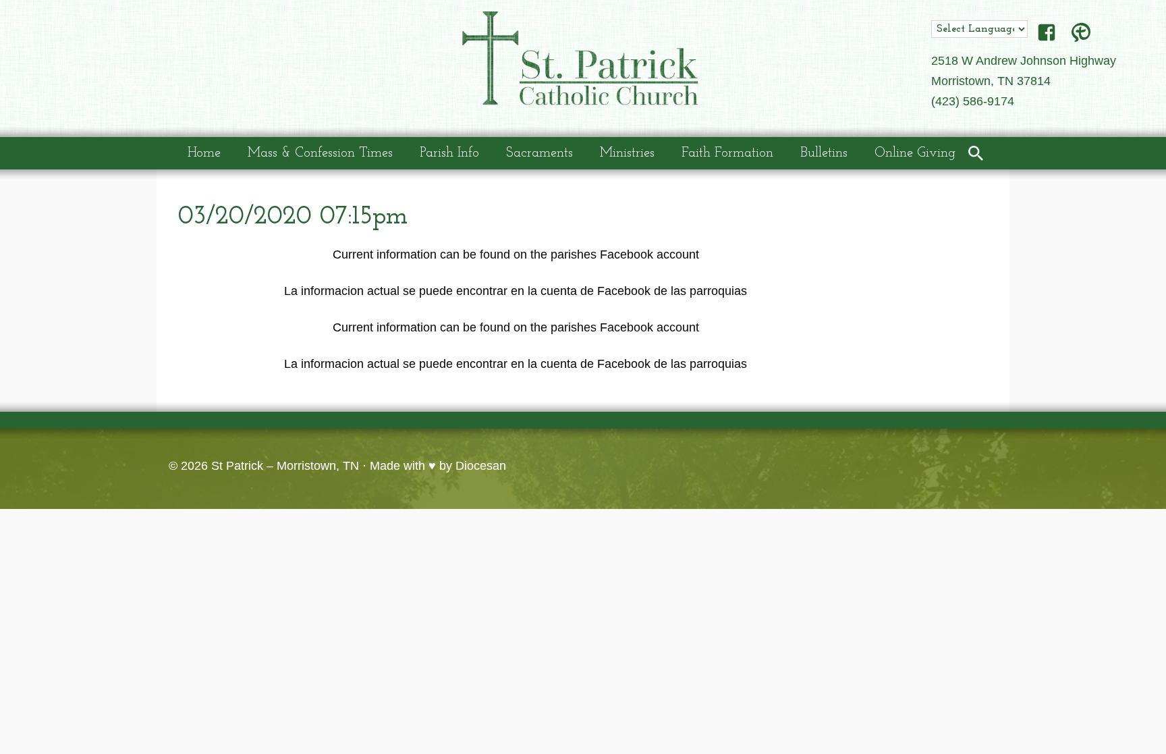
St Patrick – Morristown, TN (285, 466)
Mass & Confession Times (320, 153)
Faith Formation (727, 153)
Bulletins (824, 153)
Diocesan (480, 466)
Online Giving (914, 153)
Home (204, 153)
